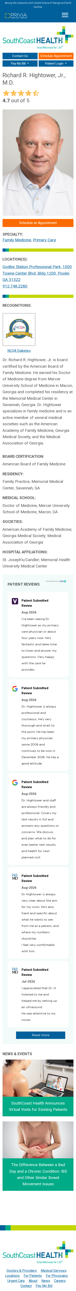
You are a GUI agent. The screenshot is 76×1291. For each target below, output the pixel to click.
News (45, 1281)
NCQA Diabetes (19, 351)
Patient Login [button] (54, 63)
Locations (12, 1276)
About (33, 1281)
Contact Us (20, 56)
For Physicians (57, 1276)
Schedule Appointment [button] (56, 56)
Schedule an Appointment (38, 223)
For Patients (33, 1276)
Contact (26, 1286)
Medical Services (53, 1271)
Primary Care (44, 240)
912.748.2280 (15, 286)
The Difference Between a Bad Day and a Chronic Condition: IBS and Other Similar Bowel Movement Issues (38, 1174)
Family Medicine (17, 240)
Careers (60, 1281)
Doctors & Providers (22, 1271)
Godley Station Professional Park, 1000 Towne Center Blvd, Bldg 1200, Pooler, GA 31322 (37, 273)
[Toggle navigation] (65, 15)
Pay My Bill (44, 1286)
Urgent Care (16, 1281)
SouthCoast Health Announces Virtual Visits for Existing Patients (38, 1106)
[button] (20, 63)
